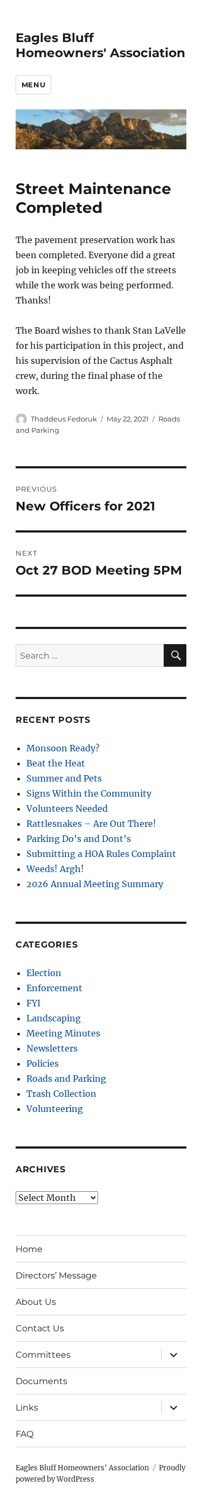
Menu (33, 84)
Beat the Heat (55, 763)
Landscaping (53, 1018)
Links (27, 1407)
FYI (33, 1003)
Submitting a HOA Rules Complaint (101, 853)
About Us (36, 1302)
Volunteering (54, 1108)
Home (29, 1249)
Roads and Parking (66, 1078)
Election (43, 972)
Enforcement (54, 988)
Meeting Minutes (63, 1033)
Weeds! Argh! (55, 868)
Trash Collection (61, 1093)
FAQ (24, 1434)
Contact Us (40, 1328)
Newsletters (52, 1048)
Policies (42, 1063)
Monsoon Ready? (63, 748)
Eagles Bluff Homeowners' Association (100, 45)
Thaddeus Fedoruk (64, 418)
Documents (41, 1381)
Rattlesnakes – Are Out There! (91, 823)
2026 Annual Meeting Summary (94, 884)
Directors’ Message (56, 1275)
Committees (43, 1355)
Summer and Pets (64, 778)
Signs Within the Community (88, 793)
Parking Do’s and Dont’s (78, 838)
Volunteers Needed (67, 808)
